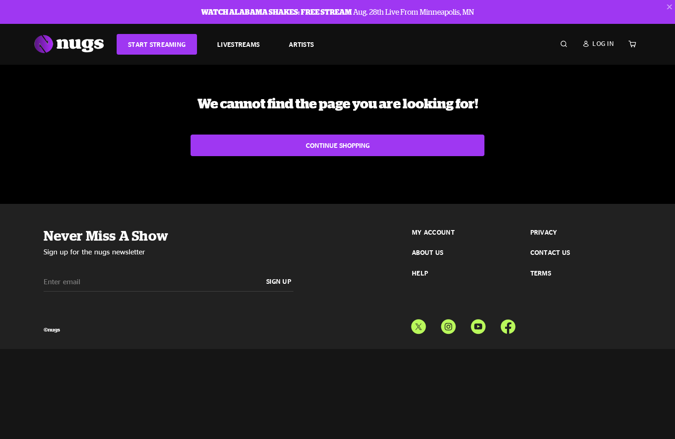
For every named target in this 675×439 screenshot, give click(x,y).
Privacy (543, 232)
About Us (427, 252)
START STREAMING (157, 44)
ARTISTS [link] (301, 44)
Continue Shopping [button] (338, 145)
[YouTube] (478, 325)
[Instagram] (448, 325)
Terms (540, 273)
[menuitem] (156, 44)
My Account (433, 232)
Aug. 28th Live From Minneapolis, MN (337, 12)
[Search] (564, 44)
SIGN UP (278, 281)
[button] (598, 43)
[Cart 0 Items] (632, 44)
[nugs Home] (69, 44)
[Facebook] (508, 325)
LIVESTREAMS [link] (238, 44)
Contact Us (550, 252)
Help (420, 273)
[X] (418, 325)
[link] (156, 44)
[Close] (669, 7)
